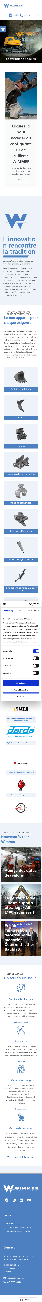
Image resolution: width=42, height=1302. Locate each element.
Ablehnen (21, 696)
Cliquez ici (21, 180)
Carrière (16, 15)
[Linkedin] (21, 1200)
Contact (27, 15)
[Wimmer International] (13, 6)
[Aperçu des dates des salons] (21, 864)
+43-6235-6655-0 (14, 1282)
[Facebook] (7, 1200)
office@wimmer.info (16, 1278)
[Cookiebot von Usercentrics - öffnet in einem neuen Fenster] (29, 604)
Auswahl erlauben (21, 690)
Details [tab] (20, 610)
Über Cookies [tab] (33, 610)
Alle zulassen (21, 683)
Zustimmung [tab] (8, 610)
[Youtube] (28, 1200)
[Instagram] (14, 1200)
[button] (3, 29)
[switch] (36, 658)
